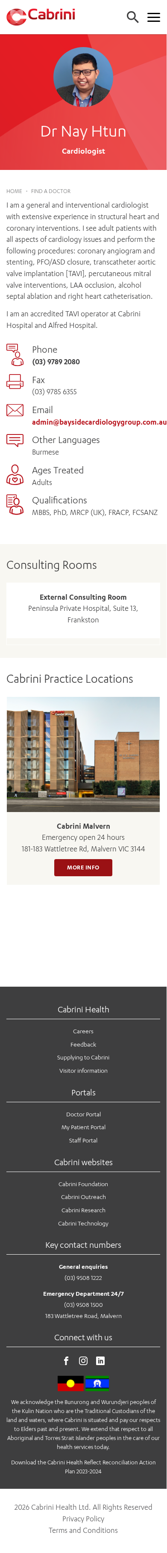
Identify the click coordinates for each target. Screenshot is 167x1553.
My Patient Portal (83, 1127)
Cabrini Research (83, 1210)
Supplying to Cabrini (83, 1057)
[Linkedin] (100, 1362)
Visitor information (83, 1070)
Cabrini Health (83, 1009)
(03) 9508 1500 (83, 1304)
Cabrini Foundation (83, 1183)
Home (14, 191)
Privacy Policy (83, 1518)
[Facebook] (66, 1362)
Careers (83, 1031)
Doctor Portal (83, 1114)
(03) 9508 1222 (83, 1277)
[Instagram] (83, 1362)
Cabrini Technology (83, 1223)
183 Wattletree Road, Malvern (83, 1315)
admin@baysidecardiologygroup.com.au (99, 422)
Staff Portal (83, 1140)
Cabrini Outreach (83, 1196)
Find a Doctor (50, 191)
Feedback (83, 1044)
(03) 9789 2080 (56, 361)
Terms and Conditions (83, 1530)
